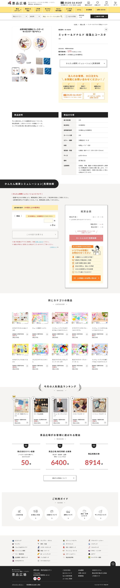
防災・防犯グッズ (71, 547)
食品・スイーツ (44, 551)
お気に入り (97, 5)
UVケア (93, 554)
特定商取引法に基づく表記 (33, 584)
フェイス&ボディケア (21, 547)
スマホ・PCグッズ (45, 547)
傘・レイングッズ (45, 554)
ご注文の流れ (67, 570)
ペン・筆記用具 (19, 554)
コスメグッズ (95, 547)
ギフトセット (69, 544)
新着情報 (81, 576)
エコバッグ (18, 540)
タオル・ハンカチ (96, 551)
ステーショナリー (71, 554)
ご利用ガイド (53, 247)
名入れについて (67, 573)
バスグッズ (94, 544)
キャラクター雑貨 (96, 557)
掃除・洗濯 (43, 544)
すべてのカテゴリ (44, 561)
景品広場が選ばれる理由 (99, 573)
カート (115, 5)
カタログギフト (19, 561)
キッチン (17, 544)
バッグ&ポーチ (44, 557)
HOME (75, 24)
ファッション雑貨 (20, 551)
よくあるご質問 (67, 579)
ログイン (106, 5)
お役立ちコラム (96, 570)
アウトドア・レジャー (97, 540)
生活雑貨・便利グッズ (21, 557)
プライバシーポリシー (18, 584)
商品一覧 (82, 24)
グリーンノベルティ (71, 540)
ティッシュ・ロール (71, 551)
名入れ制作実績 (67, 576)
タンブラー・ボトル (46, 540)
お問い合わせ (39, 242)
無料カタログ (88, 5)
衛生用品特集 (69, 557)
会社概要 (81, 570)
